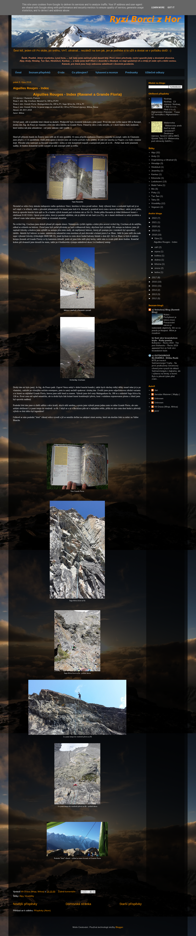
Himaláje (155, 163)
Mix (153, 189)
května (158, 255)
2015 (154, 286)
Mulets (167, 314)
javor (156, 411)
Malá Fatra (156, 185)
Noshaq (167, 98)
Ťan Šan (155, 196)
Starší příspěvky (130, 904)
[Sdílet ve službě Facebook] (90, 891)
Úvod (18, 72)
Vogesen (155, 207)
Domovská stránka (78, 904)
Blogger (119, 927)
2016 (154, 281)
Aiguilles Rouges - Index (31, 88)
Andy (153, 156)
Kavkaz (154, 174)
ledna (157, 272)
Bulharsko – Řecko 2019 (163, 343)
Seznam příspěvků (39, 72)
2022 (154, 218)
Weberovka (169, 122)
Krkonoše (155, 178)
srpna (158, 251)
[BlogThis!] (85, 891)
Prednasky (131, 72)
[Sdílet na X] (88, 891)
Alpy (21, 896)
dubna (158, 259)
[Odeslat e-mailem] (82, 891)
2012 (154, 298)
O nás (61, 72)
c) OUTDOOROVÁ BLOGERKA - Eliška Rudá (165, 356)
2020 (154, 226)
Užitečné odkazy (154, 72)
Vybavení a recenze (106, 72)
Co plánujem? (80, 72)
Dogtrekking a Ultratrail (162, 160)
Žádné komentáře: (67, 891)
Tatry (153, 199)
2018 (154, 234)
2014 (154, 290)
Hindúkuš (155, 167)
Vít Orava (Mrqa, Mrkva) (166, 406)
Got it (171, 7)
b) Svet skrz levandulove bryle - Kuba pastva (164, 339)
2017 (154, 277)
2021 (154, 222)
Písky (153, 192)
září (157, 247)
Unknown (158, 398)
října (157, 238)
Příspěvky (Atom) (42, 910)
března (158, 264)
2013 (154, 294)
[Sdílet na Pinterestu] (93, 891)
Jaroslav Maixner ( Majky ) (167, 394)
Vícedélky (29, 896)
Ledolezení (156, 181)
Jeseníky (155, 170)
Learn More (157, 7)
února (158, 268)
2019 (154, 230)
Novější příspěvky (25, 904)
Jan (156, 390)
